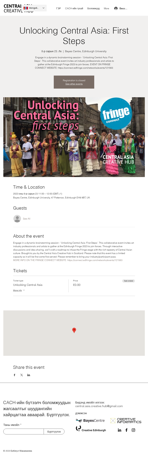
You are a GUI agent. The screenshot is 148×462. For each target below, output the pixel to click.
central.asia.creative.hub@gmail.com (99, 406)
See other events (74, 83)
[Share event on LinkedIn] (28, 375)
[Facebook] (126, 430)
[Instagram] (133, 430)
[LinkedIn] (119, 430)
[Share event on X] (21, 375)
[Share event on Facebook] (14, 375)
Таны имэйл (11, 424)
